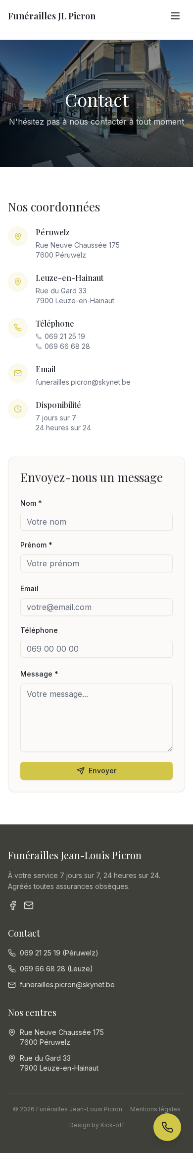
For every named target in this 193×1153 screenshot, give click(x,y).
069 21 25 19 (65, 336)
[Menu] (175, 16)
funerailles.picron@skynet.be (83, 382)
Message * (39, 674)
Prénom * (36, 545)
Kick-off (112, 1125)
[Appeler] (167, 1127)
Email (29, 588)
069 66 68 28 (67, 346)
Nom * (31, 503)
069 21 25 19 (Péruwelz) (59, 953)
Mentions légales (155, 1109)
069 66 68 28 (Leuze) (56, 968)
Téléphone (39, 630)
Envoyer (102, 770)
